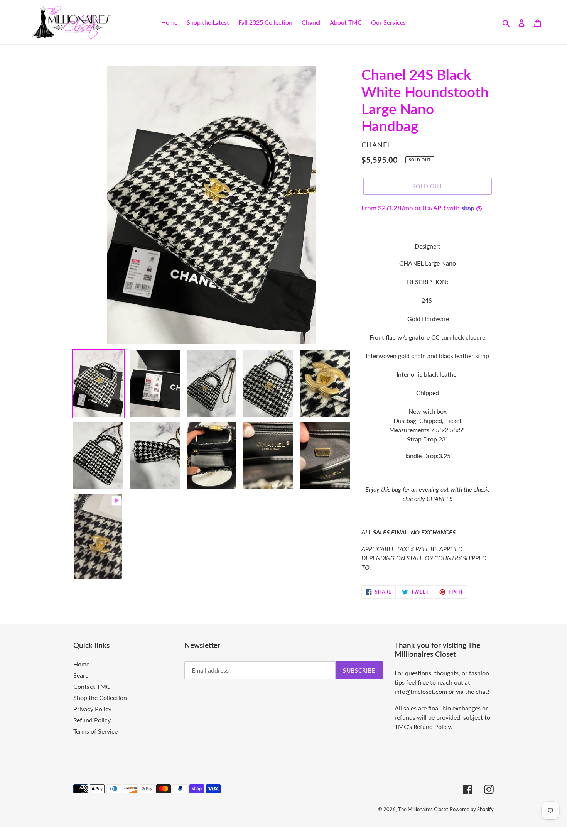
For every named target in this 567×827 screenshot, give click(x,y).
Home (81, 664)
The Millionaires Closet (423, 809)
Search (82, 675)
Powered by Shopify (472, 809)
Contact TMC (91, 686)
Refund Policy (92, 720)
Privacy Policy (92, 708)
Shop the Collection (100, 697)
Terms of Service (95, 731)
